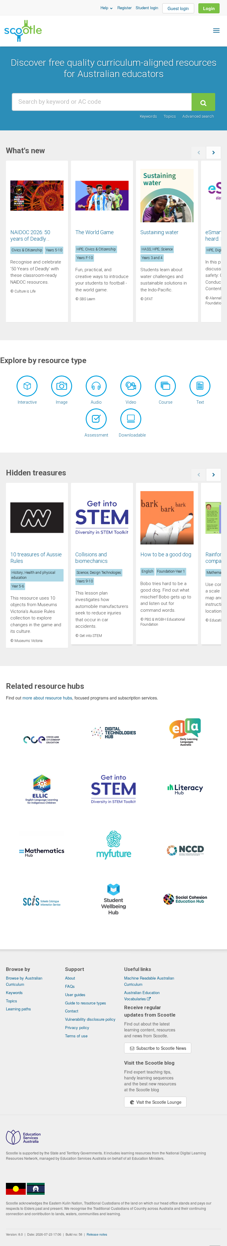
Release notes (97, 1234)
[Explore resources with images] (61, 386)
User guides (75, 994)
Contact (71, 1011)
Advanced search (198, 116)
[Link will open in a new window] (41, 744)
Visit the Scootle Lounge (158, 1102)
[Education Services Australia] (23, 1143)
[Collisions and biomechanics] (102, 518)
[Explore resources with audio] (96, 386)
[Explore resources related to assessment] (96, 419)
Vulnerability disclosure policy (90, 1019)
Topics (169, 116)
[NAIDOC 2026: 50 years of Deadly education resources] (37, 196)
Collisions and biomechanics (91, 557)
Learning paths (18, 1009)
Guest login (178, 8)
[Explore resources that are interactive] (27, 386)
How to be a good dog (165, 554)
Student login (147, 7)
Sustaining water (159, 232)
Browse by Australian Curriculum (24, 981)
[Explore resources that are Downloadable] (130, 419)
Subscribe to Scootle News (160, 1048)
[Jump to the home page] (23, 30)
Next (213, 152)
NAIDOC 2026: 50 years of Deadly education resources (34, 238)
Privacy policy (77, 1027)
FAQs (70, 986)
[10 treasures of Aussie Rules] (37, 518)
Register (124, 7)
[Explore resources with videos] (130, 386)
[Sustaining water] (167, 196)
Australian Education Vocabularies (142, 995)
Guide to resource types (85, 1003)
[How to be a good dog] (167, 518)
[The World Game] (102, 196)
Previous (198, 152)
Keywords (148, 116)
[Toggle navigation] (216, 30)
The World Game (94, 232)
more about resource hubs (47, 698)
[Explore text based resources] (200, 386)
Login (209, 8)
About (70, 978)
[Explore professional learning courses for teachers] (165, 386)
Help (104, 7)
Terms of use (76, 1036)
